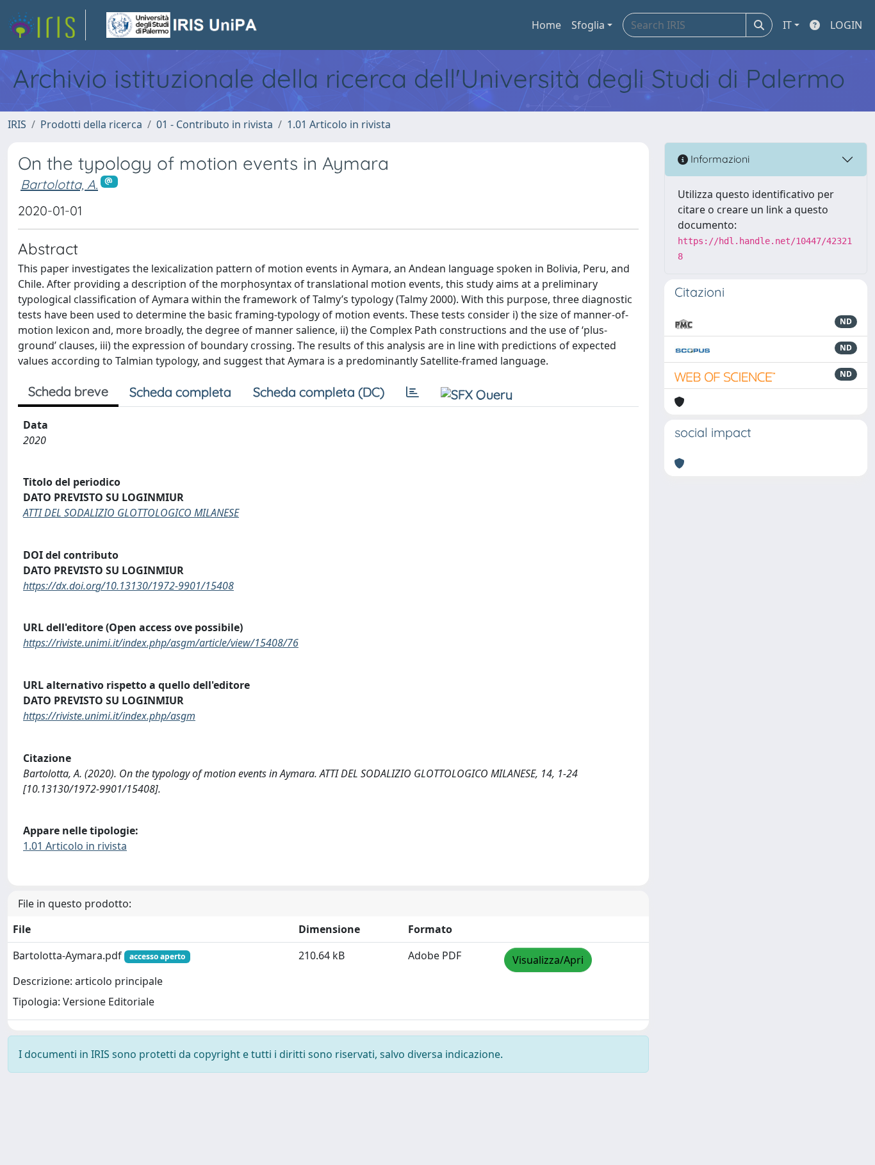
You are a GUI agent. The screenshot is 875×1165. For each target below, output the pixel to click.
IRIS (17, 124)
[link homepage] (47, 25)
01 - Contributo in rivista (214, 124)
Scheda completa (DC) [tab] (318, 392)
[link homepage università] (182, 25)
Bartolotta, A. (59, 184)
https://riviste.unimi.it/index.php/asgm (109, 716)
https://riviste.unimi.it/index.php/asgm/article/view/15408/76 (160, 643)
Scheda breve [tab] (68, 391)
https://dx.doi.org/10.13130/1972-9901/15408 (128, 586)
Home (546, 25)
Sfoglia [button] (588, 25)
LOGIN (846, 25)
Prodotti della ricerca (91, 124)
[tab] (412, 392)
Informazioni (718, 159)
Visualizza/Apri (548, 960)
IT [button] (787, 25)
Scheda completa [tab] (180, 392)
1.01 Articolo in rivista (339, 124)
